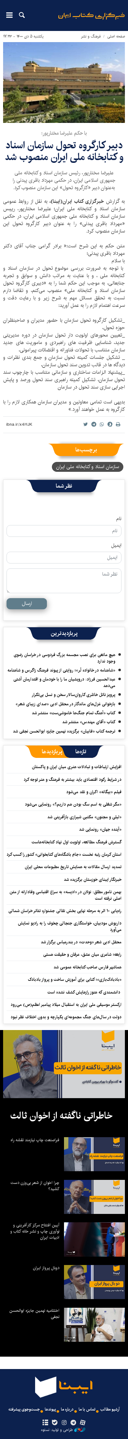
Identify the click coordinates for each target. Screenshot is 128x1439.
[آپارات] (83, 1423)
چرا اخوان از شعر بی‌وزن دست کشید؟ (35, 1185)
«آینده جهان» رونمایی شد (100, 829)
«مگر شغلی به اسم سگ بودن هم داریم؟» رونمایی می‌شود (73, 804)
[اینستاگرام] (64, 1423)
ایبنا (91, 20)
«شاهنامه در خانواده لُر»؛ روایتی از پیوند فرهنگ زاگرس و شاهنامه (61, 670)
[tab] (81, 752)
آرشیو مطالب (110, 1409)
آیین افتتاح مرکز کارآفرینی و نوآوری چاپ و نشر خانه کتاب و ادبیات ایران (34, 1231)
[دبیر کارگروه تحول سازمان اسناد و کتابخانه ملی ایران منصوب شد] (64, 82)
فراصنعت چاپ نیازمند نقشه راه (35, 1140)
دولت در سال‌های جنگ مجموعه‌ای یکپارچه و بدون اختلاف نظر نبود (66, 1017)
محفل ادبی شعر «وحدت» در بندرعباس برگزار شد (81, 942)
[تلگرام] (73, 1423)
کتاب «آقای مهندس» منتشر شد (88, 722)
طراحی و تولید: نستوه (57, 1430)
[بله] (54, 1423)
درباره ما (67, 1409)
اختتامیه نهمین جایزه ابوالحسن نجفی (34, 1313)
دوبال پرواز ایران (46, 1267)
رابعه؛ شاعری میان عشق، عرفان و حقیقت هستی (82, 954)
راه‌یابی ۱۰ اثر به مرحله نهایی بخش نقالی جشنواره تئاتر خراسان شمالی (64, 910)
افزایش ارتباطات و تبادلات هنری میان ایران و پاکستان (76, 766)
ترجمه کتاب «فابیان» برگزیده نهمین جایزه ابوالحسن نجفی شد (64, 731)
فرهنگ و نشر (91, 36)
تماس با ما (87, 1409)
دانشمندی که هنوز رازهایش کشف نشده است (84, 992)
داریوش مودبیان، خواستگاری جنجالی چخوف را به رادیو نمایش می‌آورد (69, 926)
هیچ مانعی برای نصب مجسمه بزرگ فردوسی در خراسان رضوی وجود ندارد (64, 657)
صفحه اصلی (116, 36)
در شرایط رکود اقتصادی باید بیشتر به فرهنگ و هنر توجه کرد (72, 779)
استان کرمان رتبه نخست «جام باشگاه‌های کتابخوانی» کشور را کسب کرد (64, 854)
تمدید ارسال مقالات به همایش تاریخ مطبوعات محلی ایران (73, 866)
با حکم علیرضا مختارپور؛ (64, 133)
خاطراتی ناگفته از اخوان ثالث (61, 1116)
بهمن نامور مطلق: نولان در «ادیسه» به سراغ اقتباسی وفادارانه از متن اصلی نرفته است (65, 895)
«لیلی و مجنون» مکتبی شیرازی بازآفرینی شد (84, 817)
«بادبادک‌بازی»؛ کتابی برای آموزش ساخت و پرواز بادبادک (74, 979)
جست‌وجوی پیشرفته (24, 1409)
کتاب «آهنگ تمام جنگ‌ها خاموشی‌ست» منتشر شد (73, 713)
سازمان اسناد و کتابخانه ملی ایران (87, 467)
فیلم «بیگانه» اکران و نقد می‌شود (93, 792)
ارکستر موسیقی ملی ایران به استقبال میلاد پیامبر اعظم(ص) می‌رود (66, 1004)
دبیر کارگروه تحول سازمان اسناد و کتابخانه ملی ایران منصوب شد (64, 151)
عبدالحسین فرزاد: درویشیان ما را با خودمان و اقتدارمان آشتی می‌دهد (64, 682)
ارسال (27, 603)
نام (118, 519)
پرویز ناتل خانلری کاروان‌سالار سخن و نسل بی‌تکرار (73, 694)
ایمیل (116, 545)
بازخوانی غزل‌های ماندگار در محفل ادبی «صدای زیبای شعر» (65, 704)
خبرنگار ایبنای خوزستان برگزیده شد (92, 879)
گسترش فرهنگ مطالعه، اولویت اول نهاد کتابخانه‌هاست (76, 842)
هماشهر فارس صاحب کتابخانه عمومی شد (87, 967)
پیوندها (50, 1409)
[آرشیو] (45, 1423)
